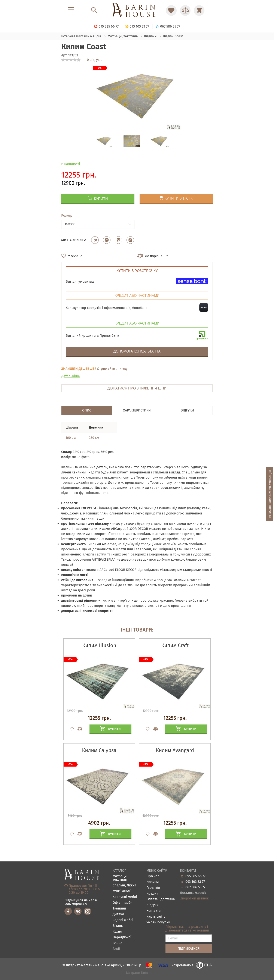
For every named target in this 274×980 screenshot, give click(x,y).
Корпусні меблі (125, 897)
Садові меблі (123, 920)
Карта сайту (155, 916)
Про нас (152, 876)
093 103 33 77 (195, 881)
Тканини (119, 908)
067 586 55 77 (195, 887)
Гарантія (153, 888)
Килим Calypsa (99, 750)
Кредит (152, 893)
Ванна (117, 943)
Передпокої (122, 937)
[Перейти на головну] (137, 10)
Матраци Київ (137, 973)
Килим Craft (175, 645)
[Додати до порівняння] (78, 729)
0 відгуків (95, 60)
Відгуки (152, 905)
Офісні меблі (123, 903)
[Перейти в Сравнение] (185, 10)
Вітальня (120, 926)
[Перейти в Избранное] (171, 10)
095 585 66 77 (195, 876)
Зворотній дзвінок (194, 898)
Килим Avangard (175, 750)
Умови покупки (158, 922)
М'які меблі (122, 891)
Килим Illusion (99, 645)
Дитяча (118, 914)
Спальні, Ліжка (124, 885)
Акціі (116, 949)
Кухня (117, 931)
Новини (152, 882)
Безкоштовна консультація (270, 494)
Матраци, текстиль (120, 878)
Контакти (153, 911)
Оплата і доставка (160, 899)
